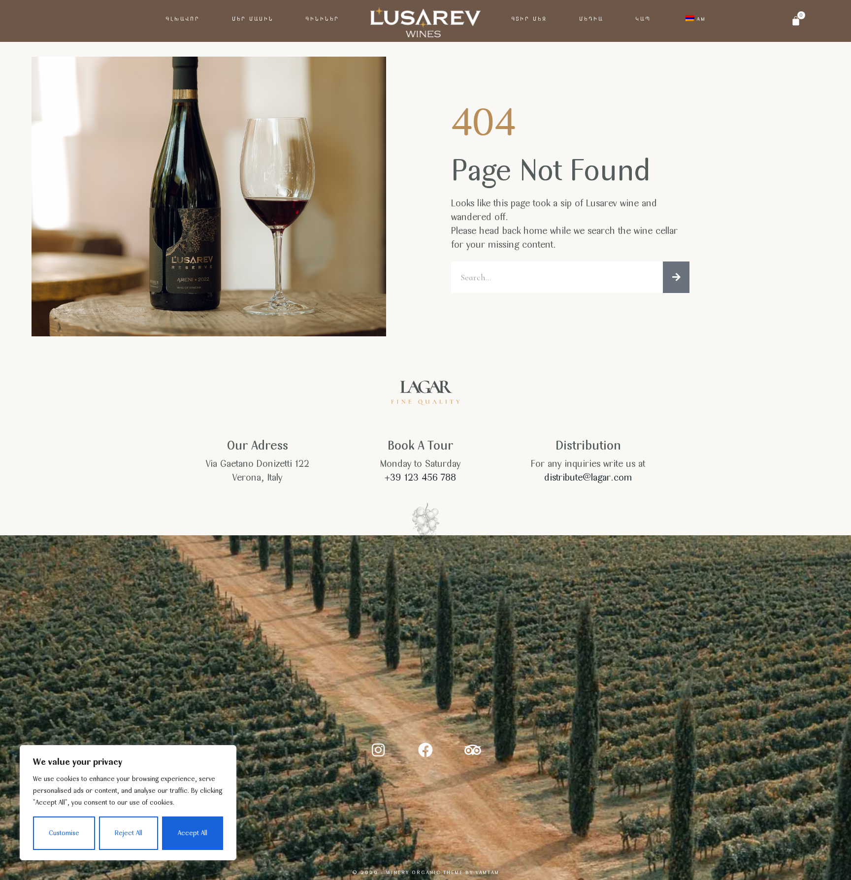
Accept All (192, 833)
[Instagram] (378, 750)
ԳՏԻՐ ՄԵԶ (529, 18)
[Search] (676, 277)
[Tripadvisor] (473, 750)
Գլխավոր (183, 18)
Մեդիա (591, 18)
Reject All (128, 833)
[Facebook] (425, 750)
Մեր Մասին (253, 18)
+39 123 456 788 (420, 477)
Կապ (643, 18)
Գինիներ (322, 18)
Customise (64, 833)
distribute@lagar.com (588, 477)
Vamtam (487, 872)
